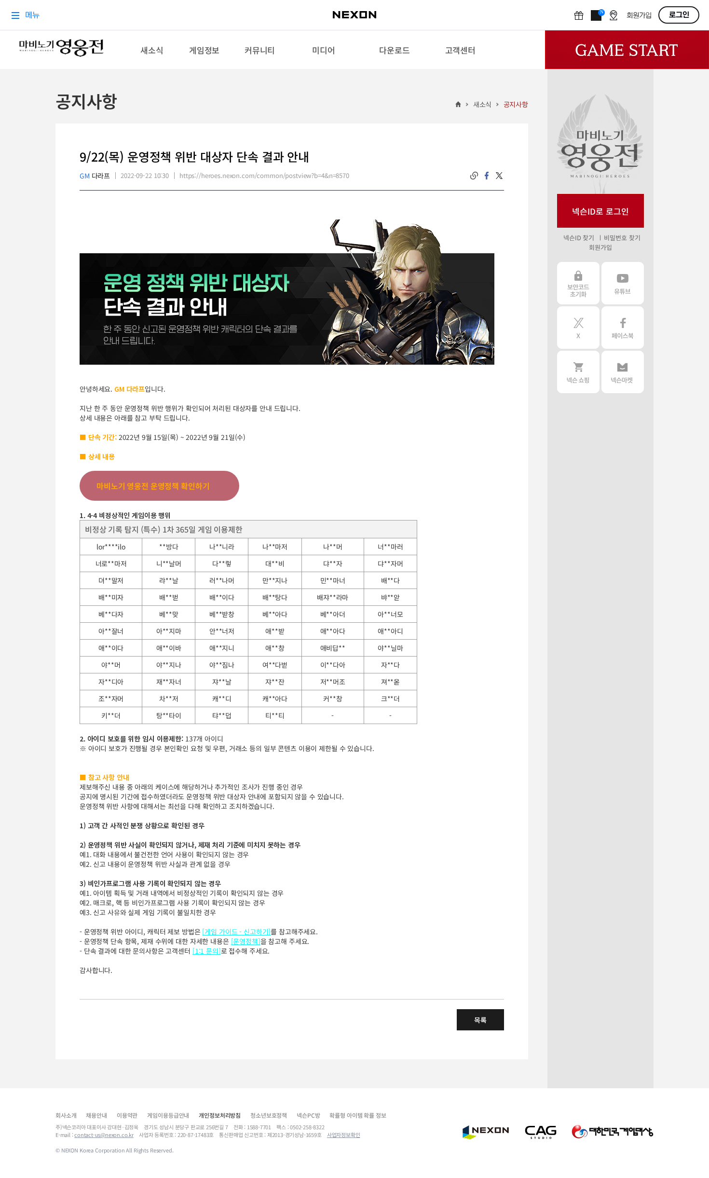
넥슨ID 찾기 (578, 237)
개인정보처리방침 (220, 1115)
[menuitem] (152, 49)
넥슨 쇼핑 (578, 372)
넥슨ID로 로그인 (600, 211)
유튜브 (622, 283)
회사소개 (65, 1115)
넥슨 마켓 (622, 372)
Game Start (627, 49)
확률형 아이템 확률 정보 (357, 1115)
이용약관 (127, 1115)
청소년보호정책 (268, 1115)
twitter (499, 175)
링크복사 (474, 175)
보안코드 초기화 (578, 283)
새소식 (482, 104)
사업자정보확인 (343, 1134)
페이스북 (622, 327)
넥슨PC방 (308, 1115)
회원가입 (600, 247)
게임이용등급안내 (168, 1115)
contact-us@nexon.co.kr (104, 1134)
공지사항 (516, 104)
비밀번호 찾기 (622, 237)
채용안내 (96, 1115)
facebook (486, 175)
